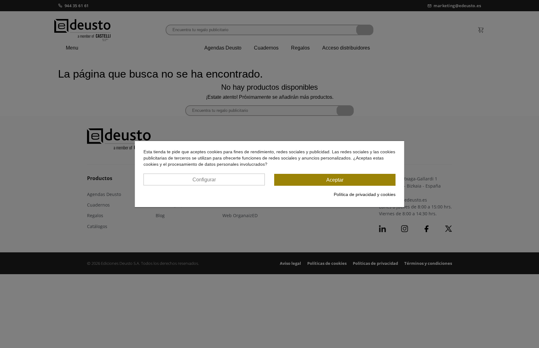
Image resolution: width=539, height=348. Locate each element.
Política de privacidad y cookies (365, 194)
